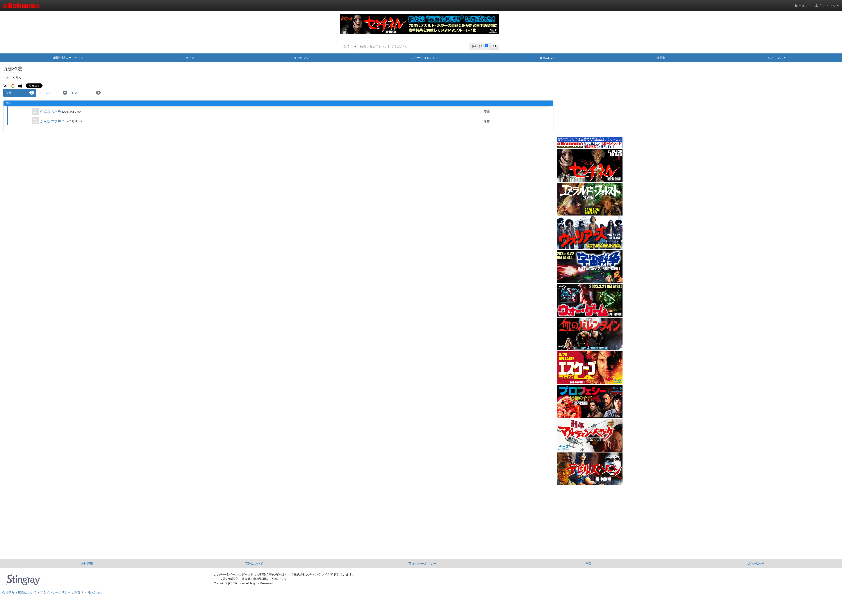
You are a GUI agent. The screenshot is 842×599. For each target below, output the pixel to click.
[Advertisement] (590, 103)
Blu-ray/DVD (546, 58)
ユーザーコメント (423, 58)
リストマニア (777, 58)
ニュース (188, 58)
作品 (18, 93)
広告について (254, 563)
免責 (588, 563)
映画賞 (661, 58)
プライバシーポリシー (421, 563)
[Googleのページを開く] (13, 85)
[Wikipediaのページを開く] (5, 85)
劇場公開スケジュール (68, 58)
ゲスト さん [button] (828, 5)
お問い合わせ (755, 563)
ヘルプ (803, 5)
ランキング (302, 58)
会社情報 (87, 563)
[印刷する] (20, 85)
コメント (52, 93)
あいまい (478, 46)
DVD (85, 93)
